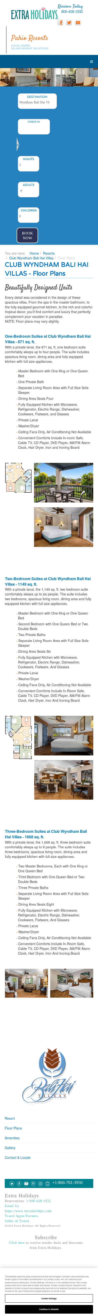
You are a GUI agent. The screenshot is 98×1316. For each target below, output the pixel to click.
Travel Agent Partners (21, 1216)
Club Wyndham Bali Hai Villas (31, 258)
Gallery (10, 1147)
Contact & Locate (18, 1157)
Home (34, 253)
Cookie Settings (49, 1298)
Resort (10, 1118)
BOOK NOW (27, 235)
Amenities (12, 1137)
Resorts (49, 253)
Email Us (12, 1206)
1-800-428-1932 (38, 1201)
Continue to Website (49, 1309)
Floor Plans (13, 1128)
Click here (17, 1243)
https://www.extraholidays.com (28, 1211)
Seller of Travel (17, 1221)
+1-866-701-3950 (67, 1182)
